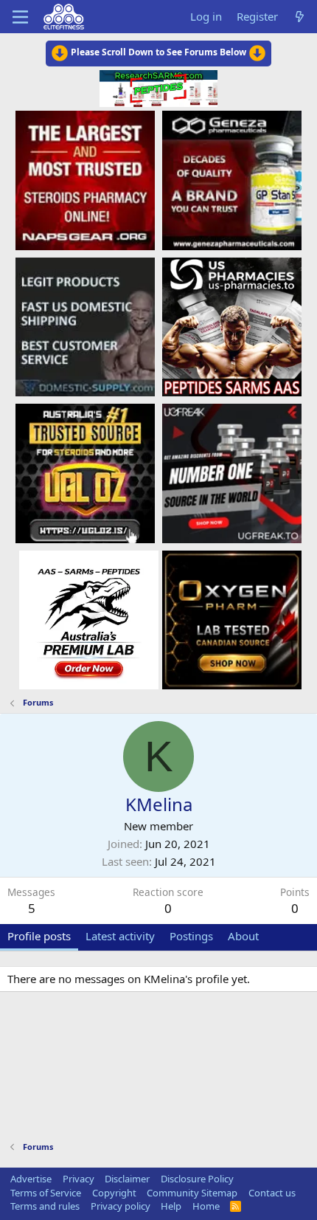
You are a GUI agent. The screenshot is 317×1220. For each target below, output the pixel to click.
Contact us (272, 1192)
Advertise (31, 1178)
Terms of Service (45, 1192)
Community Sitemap (192, 1192)
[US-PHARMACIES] (232, 326)
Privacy (78, 1178)
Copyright (114, 1192)
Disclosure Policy (197, 1178)
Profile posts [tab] (39, 935)
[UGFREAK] (232, 472)
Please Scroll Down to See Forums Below (158, 52)
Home (206, 1206)
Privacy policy (120, 1206)
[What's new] (299, 16)
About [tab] (243, 935)
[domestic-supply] (85, 326)
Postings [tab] (191, 935)
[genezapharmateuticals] (232, 179)
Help (171, 1206)
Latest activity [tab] (120, 935)
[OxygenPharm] (232, 619)
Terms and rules (45, 1206)
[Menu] (20, 17)
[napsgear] (85, 179)
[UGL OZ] (85, 472)
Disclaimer (127, 1178)
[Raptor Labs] (88, 619)
